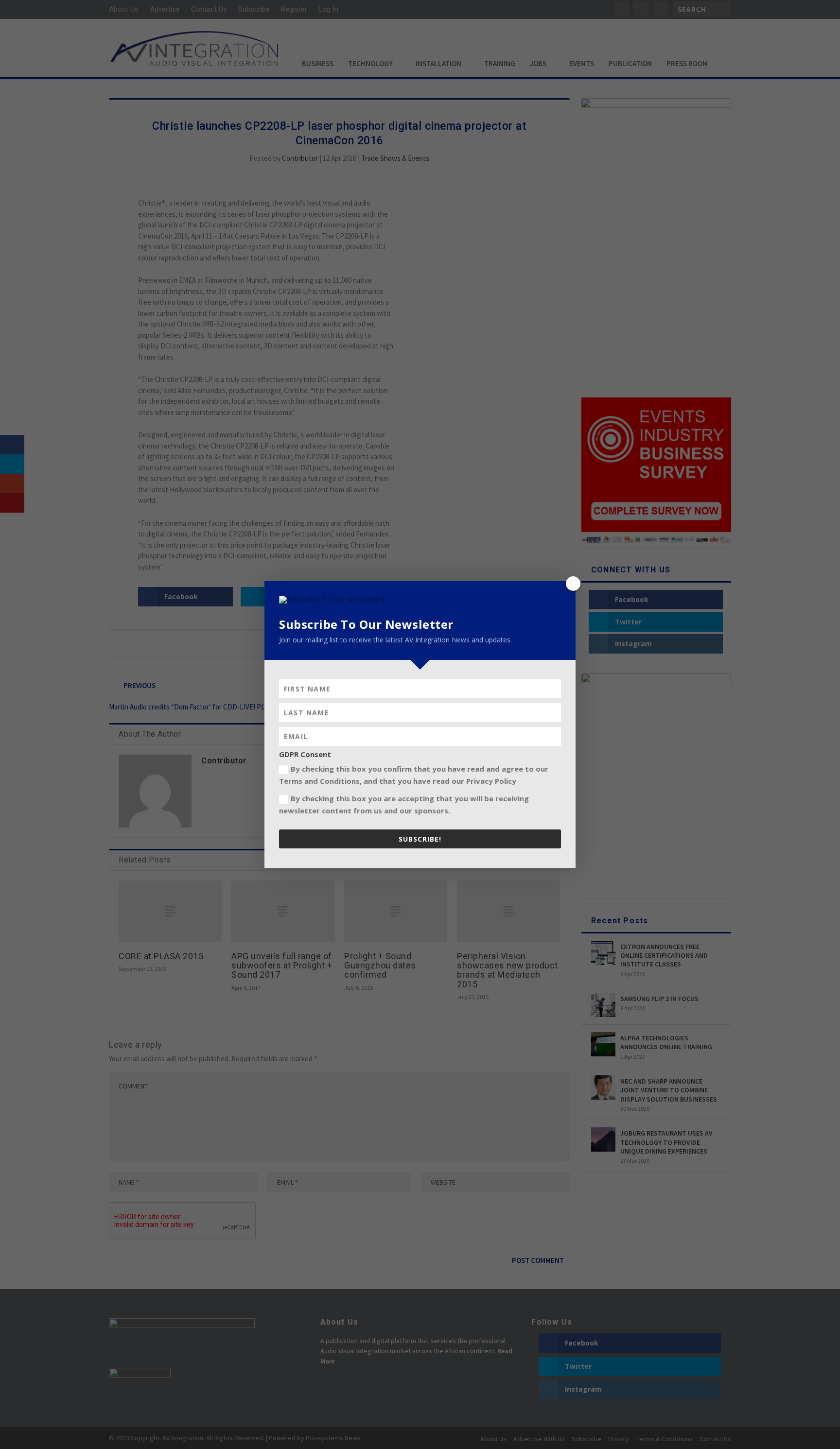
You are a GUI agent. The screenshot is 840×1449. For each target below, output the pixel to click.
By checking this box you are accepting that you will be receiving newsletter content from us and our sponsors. (404, 805)
